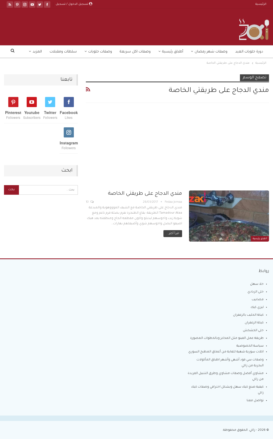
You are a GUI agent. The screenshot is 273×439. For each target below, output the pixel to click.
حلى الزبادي (255, 292)
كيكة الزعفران (254, 323)
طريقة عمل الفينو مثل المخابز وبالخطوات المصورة (227, 338)
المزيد (37, 52)
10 (88, 202)
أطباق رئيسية (172, 52)
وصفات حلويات (100, 52)
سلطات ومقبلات (63, 52)
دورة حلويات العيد (249, 52)
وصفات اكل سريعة (135, 52)
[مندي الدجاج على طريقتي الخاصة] (229, 216)
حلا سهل (257, 284)
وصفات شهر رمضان (211, 52)
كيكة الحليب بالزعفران (248, 315)
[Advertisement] (177, 151)
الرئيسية (260, 4)
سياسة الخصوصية (250, 346)
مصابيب (258, 300)
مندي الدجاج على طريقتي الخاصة (145, 194)
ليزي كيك (257, 307)
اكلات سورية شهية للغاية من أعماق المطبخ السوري (226, 352)
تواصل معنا (255, 401)
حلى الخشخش (253, 330)
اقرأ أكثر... (172, 233)
